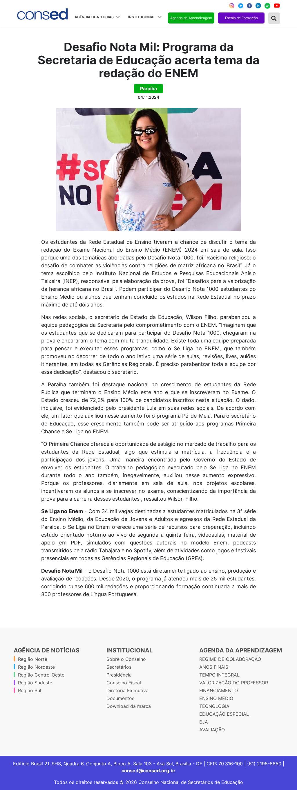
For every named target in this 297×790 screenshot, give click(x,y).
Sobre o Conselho (126, 659)
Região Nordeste (36, 667)
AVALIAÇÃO (212, 730)
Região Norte (32, 659)
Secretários (118, 667)
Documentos (120, 698)
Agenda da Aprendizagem (191, 18)
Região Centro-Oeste (41, 675)
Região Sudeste (35, 683)
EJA (203, 722)
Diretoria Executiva (127, 690)
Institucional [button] (142, 17)
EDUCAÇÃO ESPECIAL (224, 714)
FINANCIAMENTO (218, 690)
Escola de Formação (241, 18)
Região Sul (29, 690)
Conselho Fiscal (123, 683)
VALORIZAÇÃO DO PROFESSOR (233, 683)
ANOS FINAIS (213, 667)
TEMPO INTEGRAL (219, 675)
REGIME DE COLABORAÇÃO (230, 659)
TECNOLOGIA (214, 706)
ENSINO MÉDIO (216, 698)
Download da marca (128, 706)
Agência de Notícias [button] (95, 17)
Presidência (119, 675)
